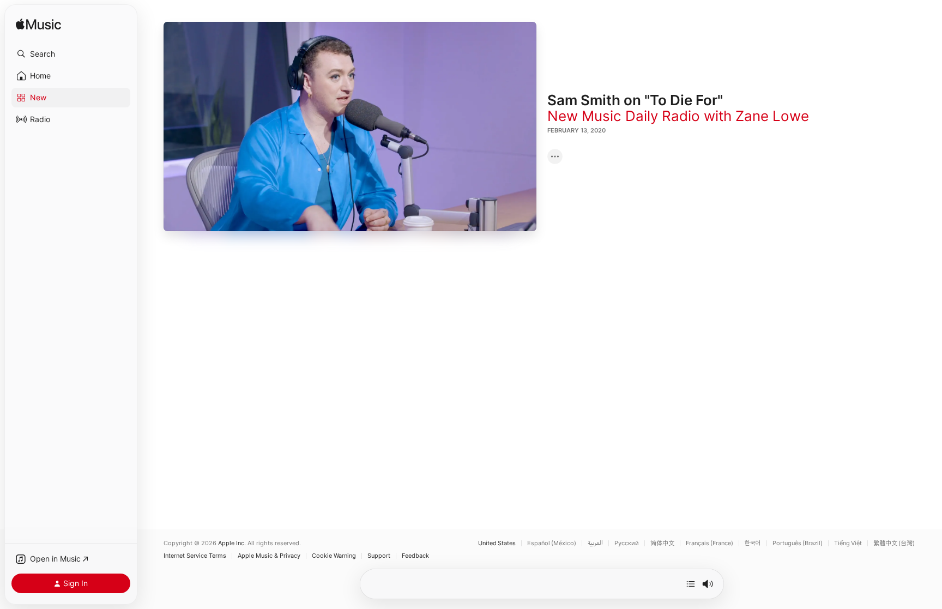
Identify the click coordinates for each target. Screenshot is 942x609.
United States (497, 543)
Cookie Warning (334, 556)
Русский (626, 543)
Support (378, 556)
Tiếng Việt (848, 543)
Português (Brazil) (797, 543)
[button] (71, 54)
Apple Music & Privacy (269, 556)
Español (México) (551, 543)
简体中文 (662, 543)
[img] (38, 25)
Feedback (415, 556)
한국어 (753, 543)
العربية (595, 543)
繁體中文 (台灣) (894, 543)
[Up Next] (690, 584)
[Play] (350, 126)
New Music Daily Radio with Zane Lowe (678, 115)
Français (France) (709, 543)
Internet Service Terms (195, 556)
